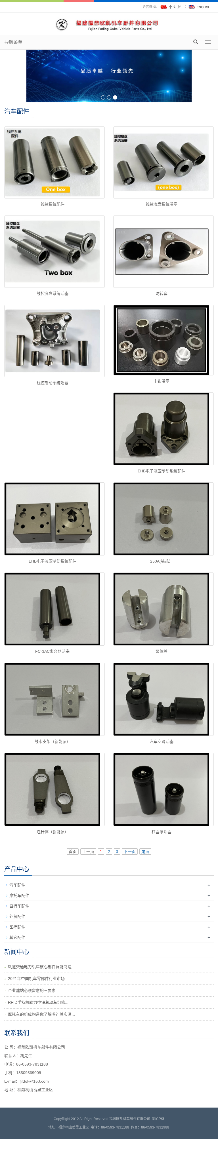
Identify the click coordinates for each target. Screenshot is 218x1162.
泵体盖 (161, 651)
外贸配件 (17, 916)
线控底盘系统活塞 (161, 204)
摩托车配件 (19, 895)
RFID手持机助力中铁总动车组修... (38, 1002)
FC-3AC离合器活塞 (52, 651)
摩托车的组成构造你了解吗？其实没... (41, 1014)
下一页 (130, 851)
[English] (199, 7)
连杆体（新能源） (52, 831)
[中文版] (171, 7)
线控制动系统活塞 (52, 383)
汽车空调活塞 (161, 741)
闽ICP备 (158, 1119)
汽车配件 (17, 885)
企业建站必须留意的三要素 (32, 990)
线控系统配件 (52, 204)
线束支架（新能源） (52, 741)
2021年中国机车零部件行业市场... (38, 978)
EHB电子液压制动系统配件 (161, 471)
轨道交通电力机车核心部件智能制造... (41, 966)
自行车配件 (19, 906)
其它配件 (17, 937)
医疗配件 (17, 927)
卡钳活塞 (161, 381)
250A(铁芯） (161, 561)
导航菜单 (13, 42)
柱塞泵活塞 (161, 831)
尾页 (145, 851)
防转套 (161, 293)
